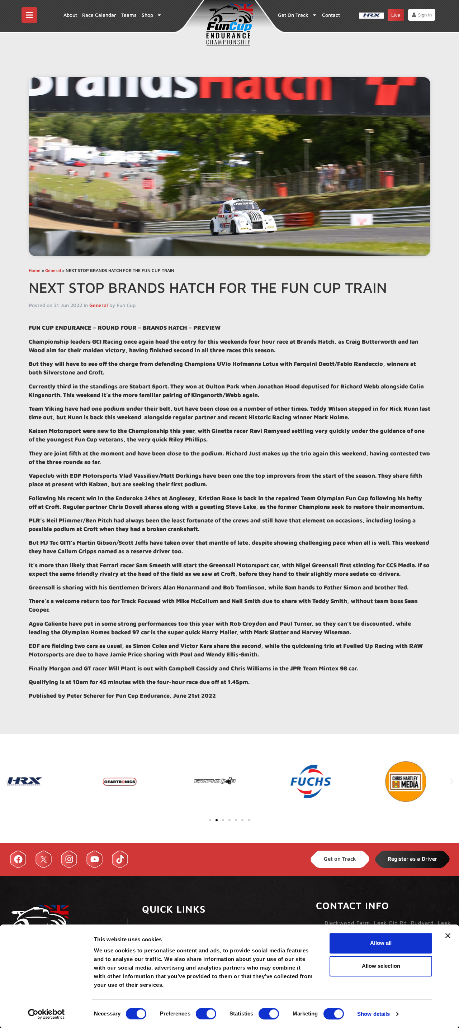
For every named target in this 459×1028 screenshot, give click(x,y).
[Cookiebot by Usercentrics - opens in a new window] (46, 1014)
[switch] (206, 1013)
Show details (373, 1014)
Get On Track (293, 15)
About (70, 15)
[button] (7, 781)
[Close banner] (447, 935)
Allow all (381, 943)
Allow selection (381, 966)
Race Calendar (99, 15)
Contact (331, 15)
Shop (147, 15)
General (53, 270)
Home (35, 270)
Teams (129, 15)
